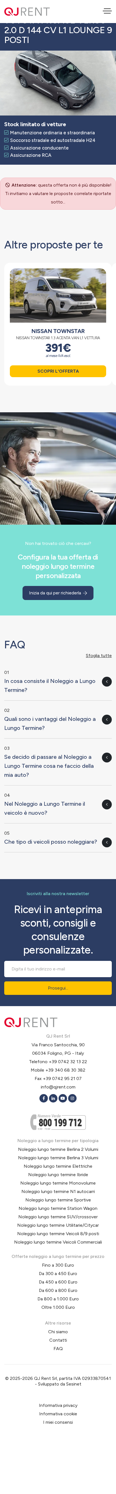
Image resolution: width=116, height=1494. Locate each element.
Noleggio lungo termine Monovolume (58, 1183)
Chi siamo (58, 1331)
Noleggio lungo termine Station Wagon (58, 1208)
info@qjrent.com (58, 1087)
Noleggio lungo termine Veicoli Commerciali (58, 1242)
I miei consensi (58, 1422)
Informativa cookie (58, 1413)
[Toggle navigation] (107, 11)
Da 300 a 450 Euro (58, 1273)
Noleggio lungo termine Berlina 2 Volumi (58, 1149)
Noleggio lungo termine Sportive (58, 1200)
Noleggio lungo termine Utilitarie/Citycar (58, 1225)
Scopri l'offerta (58, 371)
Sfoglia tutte (99, 655)
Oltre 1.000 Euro (58, 1307)
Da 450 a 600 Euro (58, 1282)
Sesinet (73, 1384)
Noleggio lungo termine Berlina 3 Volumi (58, 1157)
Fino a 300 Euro (58, 1265)
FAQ (58, 1348)
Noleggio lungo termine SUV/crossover (58, 1216)
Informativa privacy (58, 1405)
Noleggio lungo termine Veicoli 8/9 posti (58, 1233)
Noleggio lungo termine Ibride (58, 1174)
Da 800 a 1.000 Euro (58, 1298)
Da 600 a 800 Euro (58, 1290)
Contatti (58, 1340)
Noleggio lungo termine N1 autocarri (58, 1191)
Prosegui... (58, 988)
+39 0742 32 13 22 (68, 1061)
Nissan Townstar (58, 331)
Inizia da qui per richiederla (55, 593)
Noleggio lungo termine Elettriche (58, 1166)
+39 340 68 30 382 (65, 1070)
